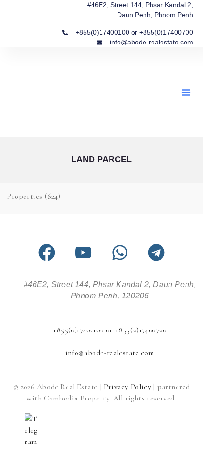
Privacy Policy (127, 386)
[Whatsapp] (120, 252)
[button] (186, 92)
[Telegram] (156, 252)
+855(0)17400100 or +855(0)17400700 (109, 330)
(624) (34, 196)
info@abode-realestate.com (109, 352)
